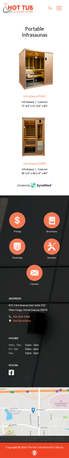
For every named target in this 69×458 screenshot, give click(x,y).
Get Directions (22, 320)
